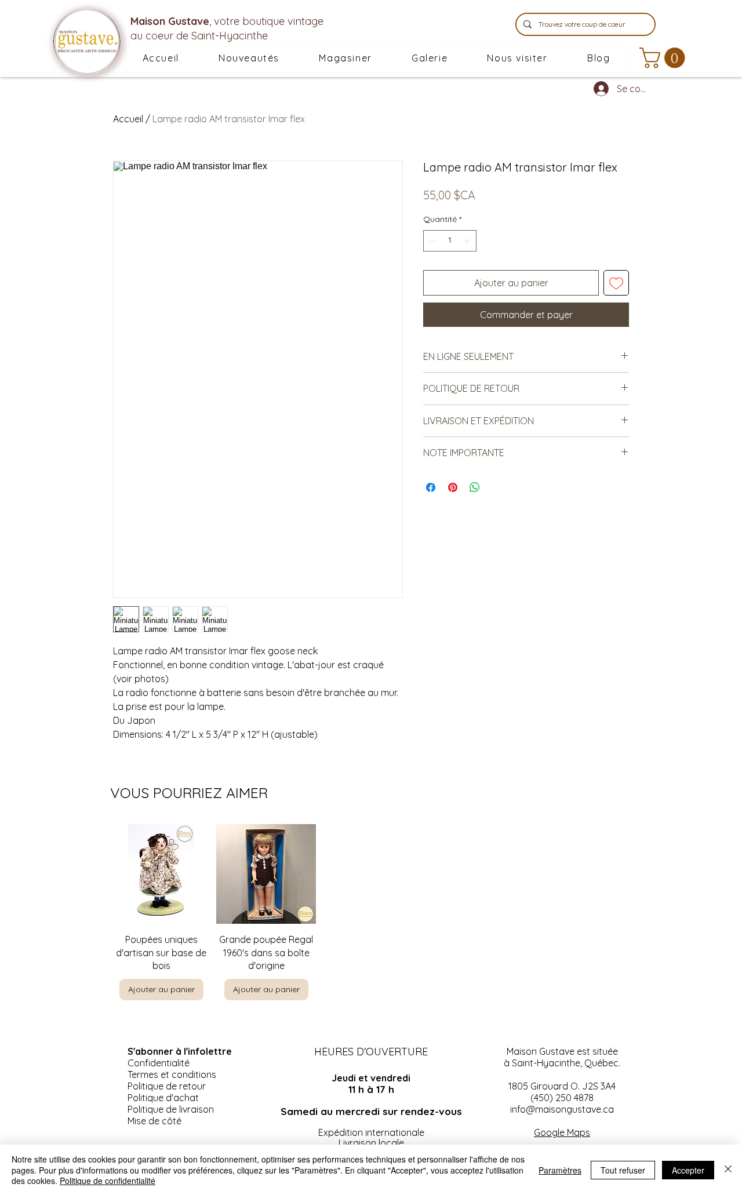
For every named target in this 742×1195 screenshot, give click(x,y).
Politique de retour (167, 1086)
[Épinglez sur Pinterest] (453, 487)
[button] (345, 58)
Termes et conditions (172, 1074)
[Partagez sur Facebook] (431, 487)
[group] (371, 912)
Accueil (128, 119)
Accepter (688, 1170)
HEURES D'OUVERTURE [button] (371, 1051)
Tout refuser (623, 1170)
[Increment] (467, 241)
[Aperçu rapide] (161, 874)
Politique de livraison (171, 1109)
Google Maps (562, 1132)
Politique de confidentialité (107, 1180)
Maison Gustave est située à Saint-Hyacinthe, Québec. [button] (562, 1057)
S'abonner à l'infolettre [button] (180, 1051)
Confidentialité (159, 1063)
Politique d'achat (163, 1097)
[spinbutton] (449, 241)
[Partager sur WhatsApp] (475, 487)
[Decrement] (432, 241)
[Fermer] (728, 1170)
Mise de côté (154, 1121)
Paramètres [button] (560, 1170)
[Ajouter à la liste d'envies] (616, 283)
